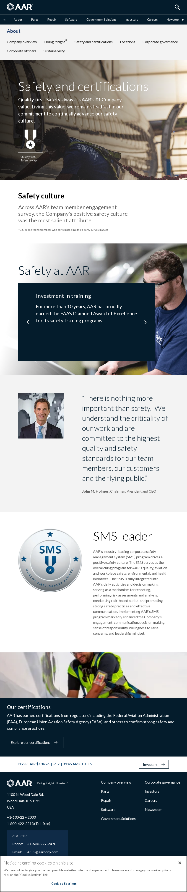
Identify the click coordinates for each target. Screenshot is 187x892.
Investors (131, 19)
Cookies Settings (64, 883)
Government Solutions (101, 19)
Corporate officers (21, 51)
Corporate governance (160, 42)
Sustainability (54, 51)
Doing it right (55, 41)
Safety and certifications (94, 42)
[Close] (180, 863)
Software (71, 19)
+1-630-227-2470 (41, 844)
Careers (152, 19)
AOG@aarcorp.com (42, 852)
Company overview (22, 42)
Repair (51, 19)
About (18, 19)
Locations (127, 42)
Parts (34, 19)
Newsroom (174, 19)
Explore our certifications (30, 742)
